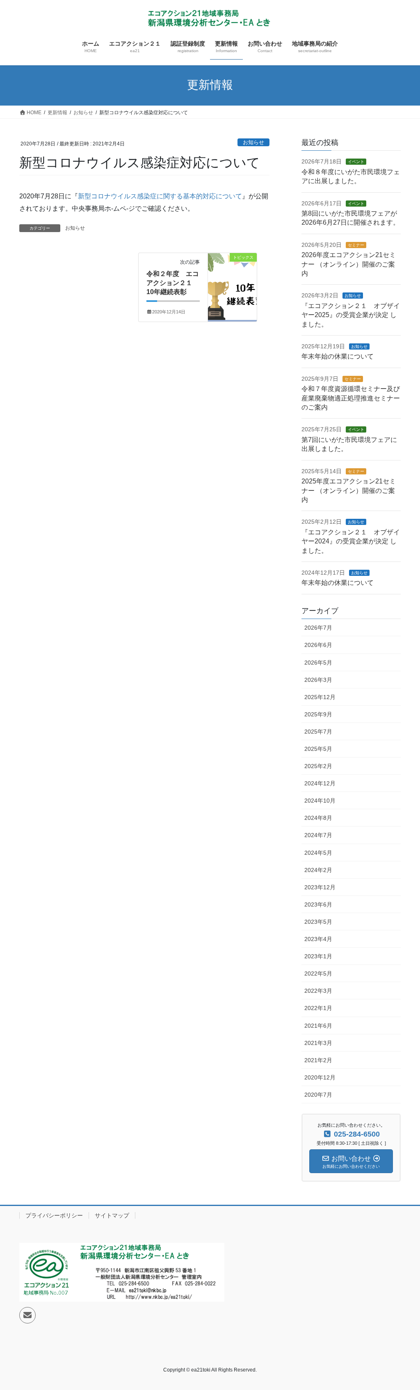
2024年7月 (318, 835)
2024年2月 (318, 870)
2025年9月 (318, 714)
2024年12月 (320, 783)
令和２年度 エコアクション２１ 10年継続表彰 (172, 283)
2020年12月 (320, 1077)
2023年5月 (318, 921)
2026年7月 (318, 627)
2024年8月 (318, 818)
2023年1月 (318, 956)
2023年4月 (318, 939)
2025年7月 (318, 731)
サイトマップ (112, 1215)
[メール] (27, 1315)
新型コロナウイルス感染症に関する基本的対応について (160, 196)
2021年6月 (318, 1025)
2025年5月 (318, 749)
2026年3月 (318, 680)
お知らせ (253, 142)
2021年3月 (318, 1043)
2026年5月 (318, 662)
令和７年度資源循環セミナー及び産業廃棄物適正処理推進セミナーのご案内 (350, 398)
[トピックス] (232, 276)
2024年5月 (318, 852)
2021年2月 (318, 1060)
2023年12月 (320, 887)
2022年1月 (318, 1008)
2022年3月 (318, 990)
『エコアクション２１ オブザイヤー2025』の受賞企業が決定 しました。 (350, 315)
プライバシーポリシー (54, 1215)
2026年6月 (318, 645)
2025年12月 (320, 697)
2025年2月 (318, 766)
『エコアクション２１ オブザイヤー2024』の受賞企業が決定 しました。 (350, 541)
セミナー (356, 245)
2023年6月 (318, 904)
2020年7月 (318, 1094)
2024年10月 (320, 800)
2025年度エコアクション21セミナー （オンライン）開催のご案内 (348, 490)
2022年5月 (318, 973)
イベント (356, 161)
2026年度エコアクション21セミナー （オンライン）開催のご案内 (348, 264)
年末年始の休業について (337, 356)
